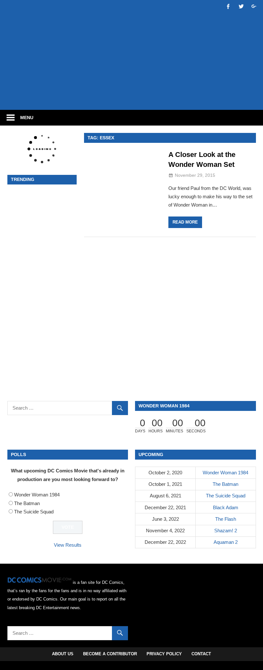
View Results (67, 545)
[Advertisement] (131, 85)
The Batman (27, 503)
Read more (185, 222)
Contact (201, 653)
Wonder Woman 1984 (37, 494)
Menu (26, 117)
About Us (62, 653)
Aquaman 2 (226, 542)
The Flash (225, 519)
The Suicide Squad (34, 511)
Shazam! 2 (225, 530)
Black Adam (225, 507)
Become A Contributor (110, 653)
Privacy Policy (164, 653)
